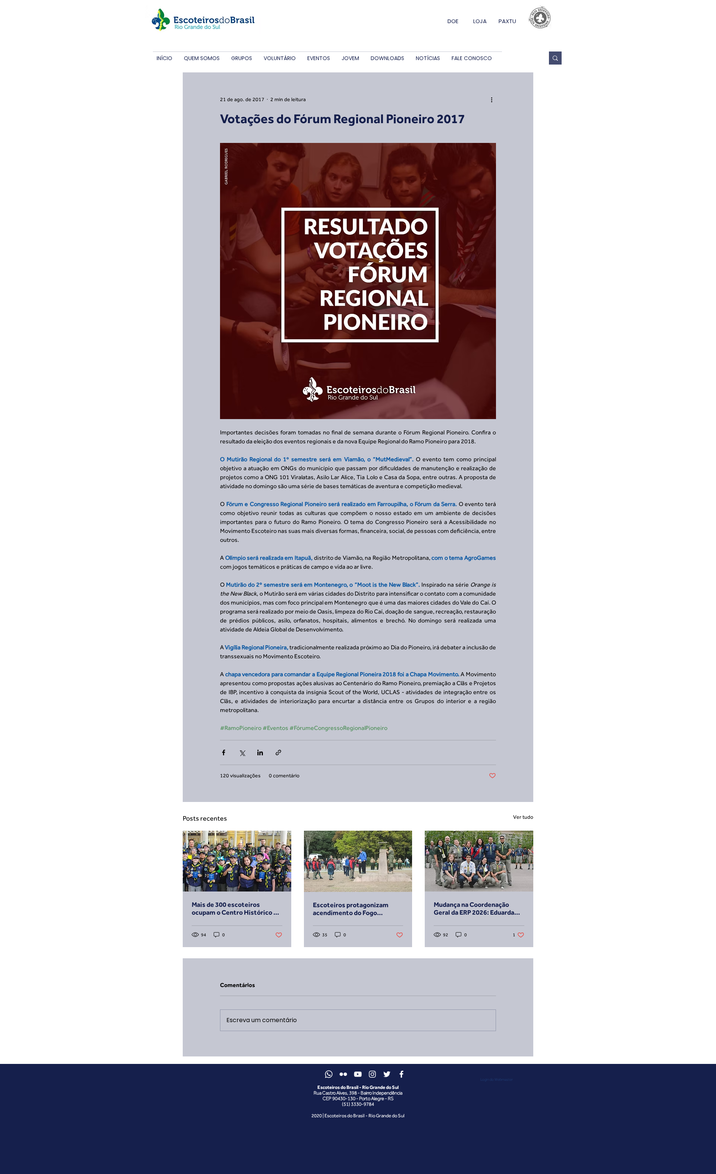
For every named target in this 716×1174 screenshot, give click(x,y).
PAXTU (507, 21)
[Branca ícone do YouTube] (357, 1074)
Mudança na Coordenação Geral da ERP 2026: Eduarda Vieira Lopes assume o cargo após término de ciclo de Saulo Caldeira (479, 908)
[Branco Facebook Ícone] (401, 1074)
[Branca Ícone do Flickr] (343, 1074)
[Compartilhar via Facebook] (223, 752)
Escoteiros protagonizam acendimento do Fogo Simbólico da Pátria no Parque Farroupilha (357, 909)
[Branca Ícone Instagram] (372, 1074)
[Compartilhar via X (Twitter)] (241, 752)
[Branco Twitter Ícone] (387, 1074)
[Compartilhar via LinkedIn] (260, 752)
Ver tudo (523, 817)
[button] (201, 58)
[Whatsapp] (328, 1074)
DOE (453, 21)
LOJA (480, 21)
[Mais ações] (491, 99)
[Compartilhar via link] (278, 752)
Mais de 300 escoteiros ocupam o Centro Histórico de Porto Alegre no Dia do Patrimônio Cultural (236, 908)
